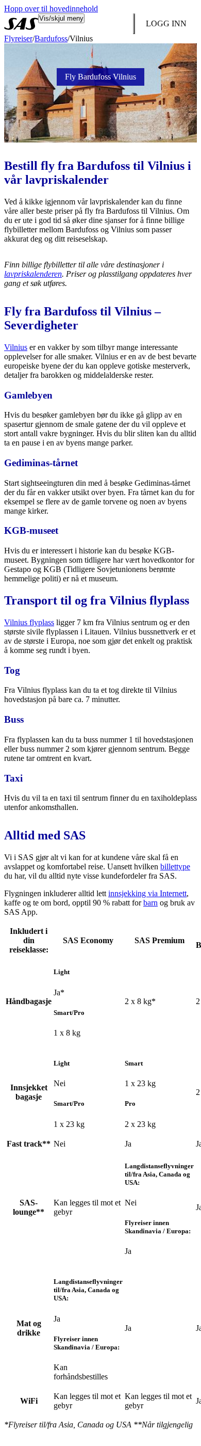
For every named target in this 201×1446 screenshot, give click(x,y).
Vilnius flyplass (29, 622)
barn (150, 902)
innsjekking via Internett (147, 893)
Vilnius (15, 347)
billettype (175, 866)
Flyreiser (18, 38)
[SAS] (21, 23)
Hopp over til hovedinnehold (51, 8)
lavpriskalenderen (33, 273)
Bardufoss (51, 38)
